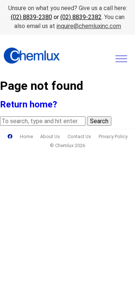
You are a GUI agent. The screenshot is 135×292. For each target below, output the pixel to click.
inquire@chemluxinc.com (89, 26)
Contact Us (79, 136)
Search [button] (99, 121)
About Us (50, 136)
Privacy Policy (113, 136)
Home (26, 136)
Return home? (28, 104)
